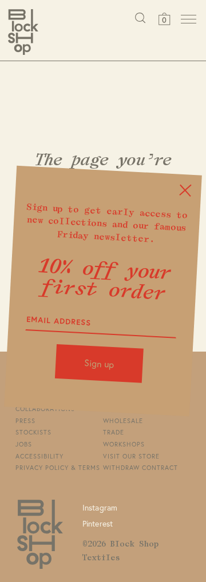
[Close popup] (185, 190)
